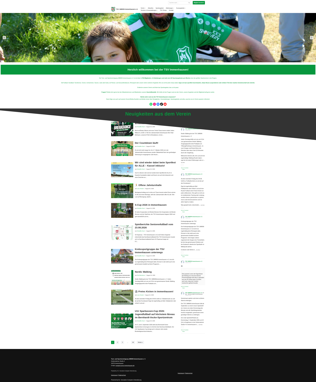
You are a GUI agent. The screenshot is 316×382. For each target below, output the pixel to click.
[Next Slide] (311, 37)
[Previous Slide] (4, 37)
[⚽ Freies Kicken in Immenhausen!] (122, 297)
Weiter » (140, 342)
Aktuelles (150, 8)
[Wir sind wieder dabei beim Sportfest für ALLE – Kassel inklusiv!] (122, 169)
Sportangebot (160, 8)
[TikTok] (161, 104)
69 (133, 342)
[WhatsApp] (150, 104)
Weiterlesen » (163, 154)
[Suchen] (189, 2)
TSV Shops (163, 10)
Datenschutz (122, 375)
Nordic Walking (143, 272)
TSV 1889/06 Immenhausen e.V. (193, 174)
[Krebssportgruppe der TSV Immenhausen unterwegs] (122, 256)
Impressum (114, 375)
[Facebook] (158, 104)
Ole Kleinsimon (141, 275)
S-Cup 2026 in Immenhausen (151, 205)
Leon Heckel (140, 188)
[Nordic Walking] (122, 277)
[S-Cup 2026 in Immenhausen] (122, 210)
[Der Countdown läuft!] (122, 148)
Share (183, 169)
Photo (185, 165)
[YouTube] (165, 104)
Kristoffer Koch (141, 146)
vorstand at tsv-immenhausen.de (125, 365)
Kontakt (171, 10)
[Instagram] (154, 104)
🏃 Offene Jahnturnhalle (148, 185)
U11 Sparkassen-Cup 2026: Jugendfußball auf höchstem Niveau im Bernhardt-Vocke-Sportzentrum (155, 314)
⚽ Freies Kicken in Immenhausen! (154, 291)
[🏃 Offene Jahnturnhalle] (122, 190)
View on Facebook (184, 167)
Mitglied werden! (199, 2)
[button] (157, 10)
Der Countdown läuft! (146, 143)
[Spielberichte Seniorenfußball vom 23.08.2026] (122, 232)
